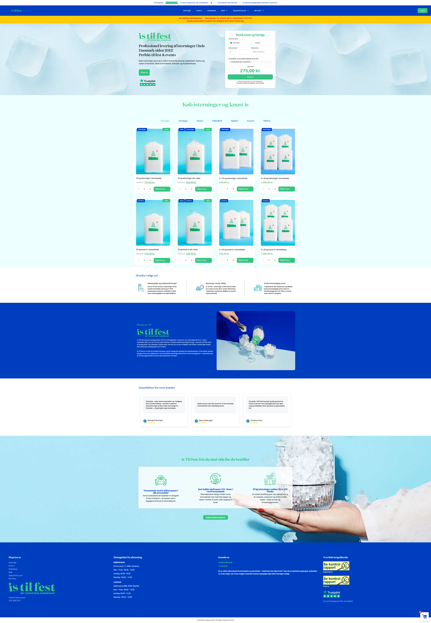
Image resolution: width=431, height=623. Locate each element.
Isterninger (187, 11)
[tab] (165, 121)
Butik (223, 11)
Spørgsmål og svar (239, 11)
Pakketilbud (211, 11)
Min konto (257, 11)
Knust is (199, 11)
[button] (256, 341)
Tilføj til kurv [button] (160, 189)
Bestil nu (250, 77)
